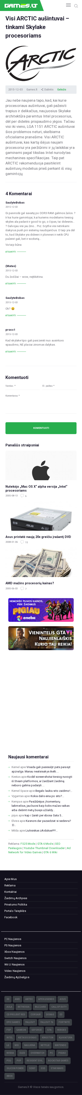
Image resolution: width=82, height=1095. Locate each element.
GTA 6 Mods (45, 843)
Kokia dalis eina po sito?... (47, 796)
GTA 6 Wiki (50, 852)
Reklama (10, 885)
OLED (22, 1053)
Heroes (61, 1030)
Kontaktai (10, 891)
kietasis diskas (27, 1037)
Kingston (47, 1037)
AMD (17, 999)
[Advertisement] (41, 709)
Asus (63, 999)
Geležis (61, 89)
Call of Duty (58, 1007)
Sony (32, 1068)
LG (8, 1045)
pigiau (62, 1053)
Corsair (36, 1014)
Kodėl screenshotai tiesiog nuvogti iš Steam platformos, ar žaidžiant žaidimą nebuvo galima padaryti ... (42, 781)
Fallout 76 (46, 1022)
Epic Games (13, 1022)
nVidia (10, 1053)
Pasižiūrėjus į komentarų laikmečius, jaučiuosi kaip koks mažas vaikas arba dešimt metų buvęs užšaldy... (41, 806)
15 (26, 542)
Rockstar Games (58, 1060)
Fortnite (64, 1022)
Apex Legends (46, 999)
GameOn (21, 1030)
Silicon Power (15, 1068)
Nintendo (60, 1045)
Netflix (45, 1045)
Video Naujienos (15, 970)
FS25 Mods (28, 843)
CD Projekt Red (16, 1014)
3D (8, 999)
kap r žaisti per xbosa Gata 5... (44, 815)
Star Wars (57, 1068)
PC (51, 1053)
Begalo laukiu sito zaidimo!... (53, 790)
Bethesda (24, 1007)
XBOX (9, 1076)
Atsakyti (10, 252)
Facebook (10, 917)
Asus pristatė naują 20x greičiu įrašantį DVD (38, 537)
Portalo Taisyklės (15, 911)
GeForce (36, 1030)
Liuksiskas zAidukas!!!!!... (42, 830)
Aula (9, 1007)
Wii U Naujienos (14, 964)
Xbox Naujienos (14, 951)
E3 (61, 1014)
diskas (50, 1014)
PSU (9, 1060)
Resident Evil (35, 1060)
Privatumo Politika (15, 904)
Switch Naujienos (15, 958)
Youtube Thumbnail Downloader (44, 848)
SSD (43, 1068)
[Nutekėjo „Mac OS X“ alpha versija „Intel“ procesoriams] (41, 465)
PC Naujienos (12, 939)
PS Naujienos (12, 945)
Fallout (30, 1022)
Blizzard (40, 1007)
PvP (19, 1060)
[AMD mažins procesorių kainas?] (41, 562)
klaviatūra (65, 1037)
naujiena (29, 1045)
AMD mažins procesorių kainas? (29, 583)
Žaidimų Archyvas (15, 898)
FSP (9, 1030)
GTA (49, 1030)
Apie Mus (10, 879)
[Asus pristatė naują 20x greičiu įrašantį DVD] (41, 516)
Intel (10, 1037)
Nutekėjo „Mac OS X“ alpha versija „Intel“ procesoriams (36, 488)
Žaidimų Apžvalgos (16, 977)
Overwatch (37, 1053)
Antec (29, 999)
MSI (17, 1045)
